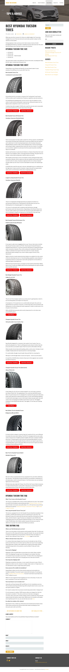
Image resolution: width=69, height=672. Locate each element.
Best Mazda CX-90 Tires (51, 55)
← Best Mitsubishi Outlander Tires (14, 611)
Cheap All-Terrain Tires (50, 65)
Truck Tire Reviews (11, 3)
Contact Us (55, 2)
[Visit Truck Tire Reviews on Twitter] (9, 660)
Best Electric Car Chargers (51, 74)
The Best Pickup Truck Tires (52, 69)
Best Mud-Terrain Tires (50, 67)
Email (7, 641)
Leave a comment (29, 34)
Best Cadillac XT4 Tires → (38, 611)
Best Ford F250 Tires (50, 51)
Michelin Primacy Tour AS (35, 503)
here (33, 598)
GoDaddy (47, 669)
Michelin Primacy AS (32, 506)
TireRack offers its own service (16, 573)
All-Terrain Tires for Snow (51, 72)
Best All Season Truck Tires (51, 62)
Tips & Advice (49, 2)
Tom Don (19, 34)
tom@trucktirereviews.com (41, 662)
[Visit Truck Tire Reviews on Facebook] (7, 660)
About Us (34, 2)
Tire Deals (61, 2)
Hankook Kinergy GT (22, 506)
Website (7, 646)
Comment (8, 619)
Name (7, 635)
